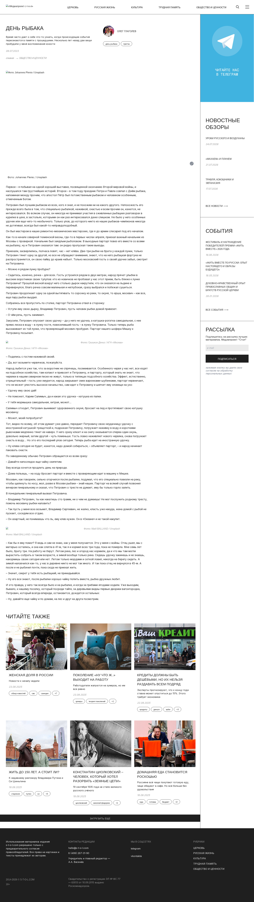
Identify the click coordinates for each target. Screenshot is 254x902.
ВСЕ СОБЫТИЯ (215, 310)
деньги (156, 709)
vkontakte (136, 856)
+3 (177, 709)
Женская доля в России (31, 675)
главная (10, 58)
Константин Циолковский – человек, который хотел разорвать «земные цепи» (98, 776)
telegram (136, 848)
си (38, 794)
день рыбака (111, 44)
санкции (45, 693)
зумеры (79, 701)
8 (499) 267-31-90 (78, 853)
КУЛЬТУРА (137, 7)
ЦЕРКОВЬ (72, 7)
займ (168, 709)
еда (141, 802)
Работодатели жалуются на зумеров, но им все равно (99, 687)
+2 (176, 802)
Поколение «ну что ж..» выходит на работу (94, 677)
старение (15, 794)
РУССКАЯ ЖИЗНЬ (104, 7)
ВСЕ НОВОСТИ (214, 206)
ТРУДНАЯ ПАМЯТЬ (170, 7)
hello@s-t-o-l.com (78, 847)
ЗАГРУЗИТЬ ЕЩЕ (100, 818)
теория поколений (97, 701)
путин (28, 794)
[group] (227, 147)
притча (126, 44)
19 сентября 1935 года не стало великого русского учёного (97, 788)
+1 (113, 701)
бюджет (165, 802)
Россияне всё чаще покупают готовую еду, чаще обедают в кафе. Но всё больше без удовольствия (163, 786)
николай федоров (101, 803)
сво (33, 693)
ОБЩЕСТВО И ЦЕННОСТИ (211, 7)
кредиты (143, 709)
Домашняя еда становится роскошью (162, 774)
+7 (56, 693)
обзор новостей (18, 693)
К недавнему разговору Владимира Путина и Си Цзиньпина (36, 779)
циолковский (81, 803)
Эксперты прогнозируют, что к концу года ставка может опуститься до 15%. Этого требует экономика (163, 693)
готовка (152, 802)
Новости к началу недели (24, 680)
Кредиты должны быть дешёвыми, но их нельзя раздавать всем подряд (160, 679)
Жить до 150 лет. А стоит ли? (34, 772)
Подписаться (227, 359)
